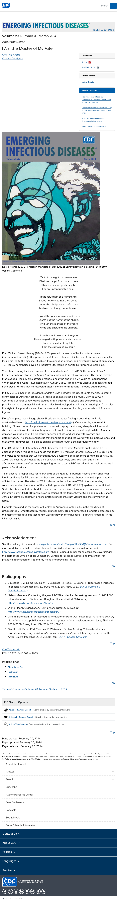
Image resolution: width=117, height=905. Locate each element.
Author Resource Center (19, 794)
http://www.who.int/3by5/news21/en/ (30, 603)
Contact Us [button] (10, 833)
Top (111, 525)
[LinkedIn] (21, 891)
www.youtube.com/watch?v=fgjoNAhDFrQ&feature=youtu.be (71, 544)
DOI (83, 586)
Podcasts (11, 810)
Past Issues (13, 676)
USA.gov (18, 898)
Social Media (13, 817)
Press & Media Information (21, 825)
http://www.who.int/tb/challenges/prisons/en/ (34, 611)
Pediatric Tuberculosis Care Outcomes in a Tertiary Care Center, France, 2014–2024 (96, 100)
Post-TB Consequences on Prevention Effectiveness (92, 120)
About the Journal (16, 764)
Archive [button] (7, 870)
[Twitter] (10, 891)
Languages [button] (9, 861)
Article (85, 62)
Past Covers (13, 672)
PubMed (94, 586)
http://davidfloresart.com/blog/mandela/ (49, 422)
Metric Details (88, 82)
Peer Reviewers (15, 802)
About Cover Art (15, 667)
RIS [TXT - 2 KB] (89, 67)
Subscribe (11, 787)
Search (10, 779)
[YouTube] (27, 891)
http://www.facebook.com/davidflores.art (25, 552)
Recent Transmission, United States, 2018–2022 (96, 110)
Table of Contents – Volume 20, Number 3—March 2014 (34, 689)
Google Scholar (18, 590)
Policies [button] (7, 852)
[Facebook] (4, 891)
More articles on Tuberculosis (94, 126)
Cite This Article (11, 54)
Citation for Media (12, 58)
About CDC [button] (9, 843)
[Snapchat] (38, 891)
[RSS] (43, 891)
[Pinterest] (32, 891)
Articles (10, 771)
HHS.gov (6, 898)
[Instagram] (16, 891)
